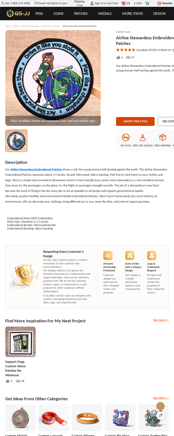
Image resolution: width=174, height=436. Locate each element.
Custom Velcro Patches (50, 26)
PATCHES (81, 13)
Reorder (167, 3)
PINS (39, 13)
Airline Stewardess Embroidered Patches (36, 169)
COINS (59, 13)
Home (7, 26)
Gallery (16, 26)
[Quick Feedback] (160, 416)
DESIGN (159, 13)
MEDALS (105, 13)
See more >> (161, 320)
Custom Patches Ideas (30, 26)
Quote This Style (135, 121)
